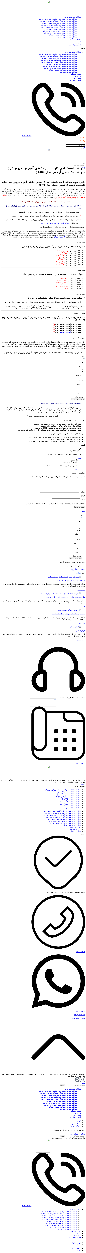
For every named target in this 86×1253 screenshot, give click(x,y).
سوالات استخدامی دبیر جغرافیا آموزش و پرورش (60, 31)
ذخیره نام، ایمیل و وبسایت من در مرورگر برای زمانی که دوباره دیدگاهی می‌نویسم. (54, 503)
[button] (43, 48)
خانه (83, 177)
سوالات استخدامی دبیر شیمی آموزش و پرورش (60, 33)
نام (83, 495)
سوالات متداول (76, 1126)
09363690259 (80, 763)
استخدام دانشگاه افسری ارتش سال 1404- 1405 (68, 614)
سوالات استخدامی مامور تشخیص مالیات (63, 35)
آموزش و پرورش (65, 332)
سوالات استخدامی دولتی (72, 17)
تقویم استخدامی (75, 39)
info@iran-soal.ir (79, 1015)
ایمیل (82, 499)
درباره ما (78, 41)
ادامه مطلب (81, 590)
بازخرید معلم (80, 630)
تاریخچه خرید (76, 1243)
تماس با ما (77, 43)
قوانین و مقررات (75, 45)
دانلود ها (78, 177)
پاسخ (79, 458)
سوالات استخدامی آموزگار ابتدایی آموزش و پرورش (59, 27)
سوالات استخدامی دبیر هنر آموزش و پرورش (61, 29)
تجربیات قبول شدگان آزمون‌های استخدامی (70, 580)
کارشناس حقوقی (60, 237)
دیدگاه (82, 492)
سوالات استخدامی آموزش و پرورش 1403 (55, 223)
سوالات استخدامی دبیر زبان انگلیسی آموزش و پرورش (58, 19)
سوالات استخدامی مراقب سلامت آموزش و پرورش (59, 25)
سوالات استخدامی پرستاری (67, 37)
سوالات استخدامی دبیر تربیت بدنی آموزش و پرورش (59, 23)
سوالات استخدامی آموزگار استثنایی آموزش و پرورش (58, 21)
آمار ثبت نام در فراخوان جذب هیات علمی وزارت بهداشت (65, 597)
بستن (83, 511)
